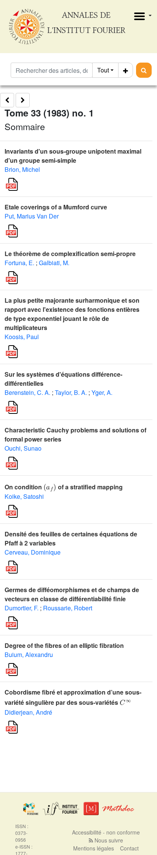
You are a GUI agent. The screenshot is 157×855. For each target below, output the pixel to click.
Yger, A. (101, 392)
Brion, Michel (22, 169)
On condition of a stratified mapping (64, 487)
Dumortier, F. (21, 608)
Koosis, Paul (22, 336)
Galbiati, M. (54, 262)
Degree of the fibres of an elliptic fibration (64, 645)
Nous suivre (108, 840)
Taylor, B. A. (71, 392)
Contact (129, 848)
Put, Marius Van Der (32, 216)
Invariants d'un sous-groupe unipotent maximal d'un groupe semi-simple (73, 156)
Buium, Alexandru (29, 654)
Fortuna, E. (19, 262)
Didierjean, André (28, 712)
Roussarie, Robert (67, 608)
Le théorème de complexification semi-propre (70, 253)
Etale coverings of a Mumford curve (56, 207)
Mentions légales (93, 848)
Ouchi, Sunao (23, 448)
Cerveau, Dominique (33, 552)
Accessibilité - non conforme (106, 832)
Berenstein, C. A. (27, 392)
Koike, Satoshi (24, 496)
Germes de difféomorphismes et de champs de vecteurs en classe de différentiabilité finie (72, 594)
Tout (103, 70)
